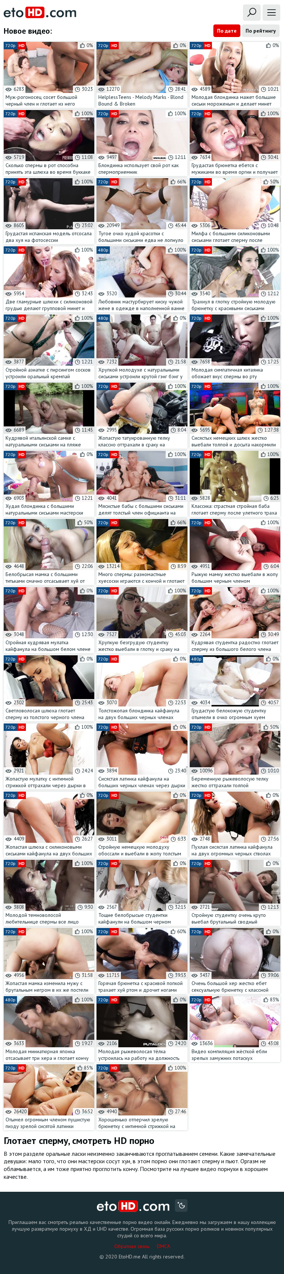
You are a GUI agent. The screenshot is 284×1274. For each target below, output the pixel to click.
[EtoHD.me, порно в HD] (133, 1206)
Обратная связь (131, 1246)
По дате (227, 30)
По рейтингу (261, 30)
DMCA (163, 1246)
